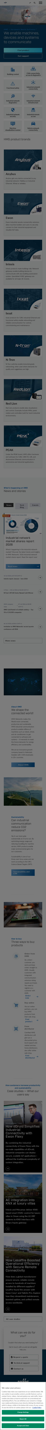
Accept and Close (23, 1426)
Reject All (23, 1419)
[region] (23, 1406)
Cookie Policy (36, 1408)
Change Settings (23, 1412)
